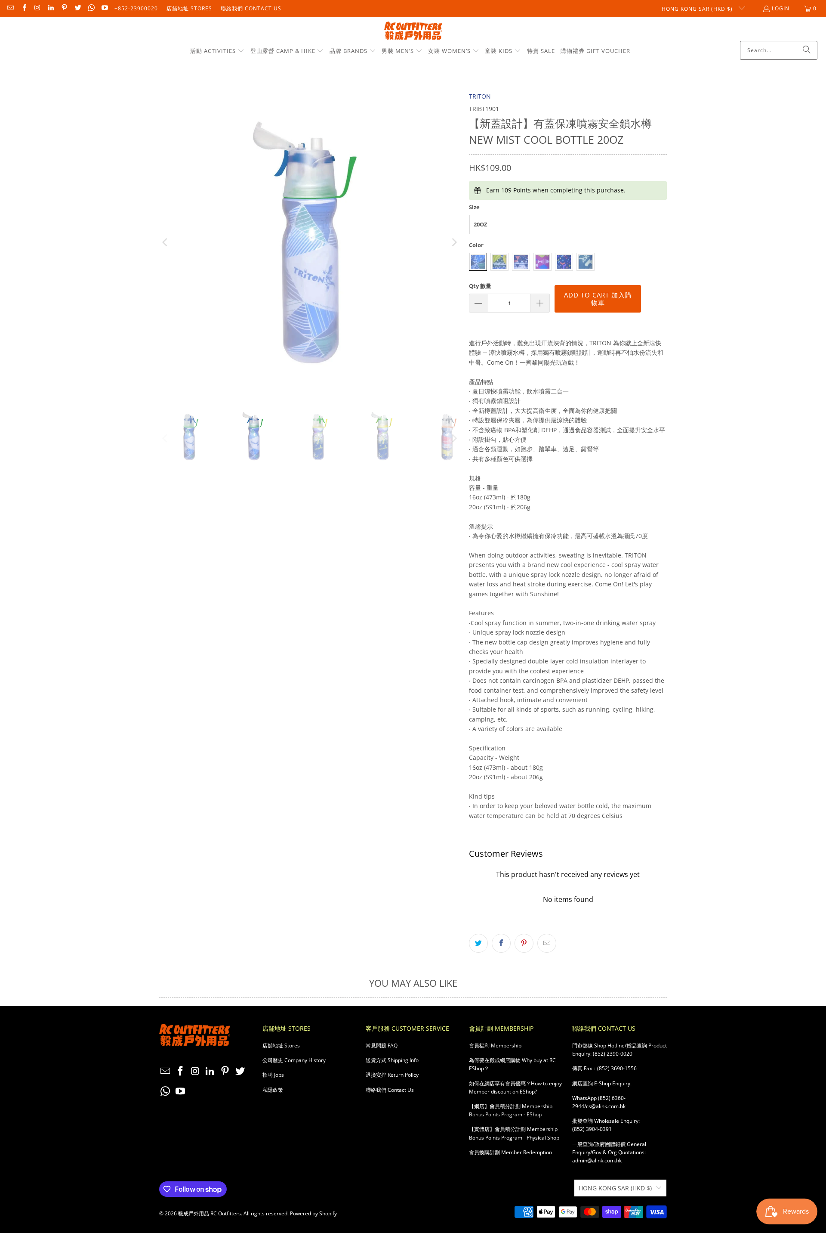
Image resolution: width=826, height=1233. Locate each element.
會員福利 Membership (495, 1045)
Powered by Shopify (313, 1213)
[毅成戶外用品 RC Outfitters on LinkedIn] (50, 8)
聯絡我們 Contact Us (251, 8)
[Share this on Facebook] (501, 943)
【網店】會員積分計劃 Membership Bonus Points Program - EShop (510, 1110)
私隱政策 (272, 1090)
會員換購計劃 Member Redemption (510, 1152)
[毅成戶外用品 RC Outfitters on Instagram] (37, 8)
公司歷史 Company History (294, 1060)
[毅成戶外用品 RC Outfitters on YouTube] (104, 8)
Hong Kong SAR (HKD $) (698, 8)
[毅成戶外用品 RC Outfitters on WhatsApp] (91, 8)
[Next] (454, 242)
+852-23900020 (136, 8)
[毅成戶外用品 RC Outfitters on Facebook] (23, 8)
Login (780, 8)
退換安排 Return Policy (392, 1074)
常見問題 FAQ (382, 1045)
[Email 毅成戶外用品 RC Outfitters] (10, 8)
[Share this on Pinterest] (524, 943)
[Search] (806, 50)
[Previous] (166, 242)
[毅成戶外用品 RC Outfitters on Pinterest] (64, 8)
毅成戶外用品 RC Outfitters (209, 1213)
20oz (480, 224)
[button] (217, 51)
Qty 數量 (480, 286)
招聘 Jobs (273, 1074)
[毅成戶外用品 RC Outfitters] (413, 31)
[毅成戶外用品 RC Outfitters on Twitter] (77, 8)
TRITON (480, 96)
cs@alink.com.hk (606, 1106)
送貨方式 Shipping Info (392, 1060)
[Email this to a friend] (546, 943)
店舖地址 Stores (189, 8)
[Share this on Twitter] (478, 943)
